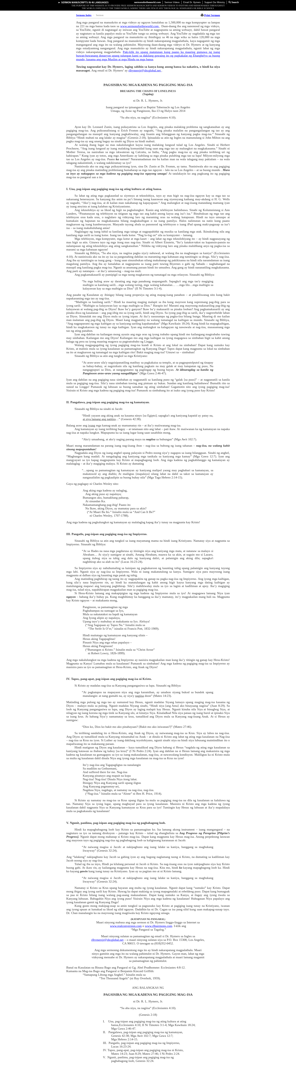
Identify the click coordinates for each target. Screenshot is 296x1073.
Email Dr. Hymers (192, 2)
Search (235, 2)
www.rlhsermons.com (158, 926)
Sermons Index (83, 15)
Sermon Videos (172, 2)
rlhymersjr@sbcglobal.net (145, 70)
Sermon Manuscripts (74, 2)
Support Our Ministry (214, 2)
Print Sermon (212, 15)
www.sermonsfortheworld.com (140, 26)
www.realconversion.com (126, 926)
